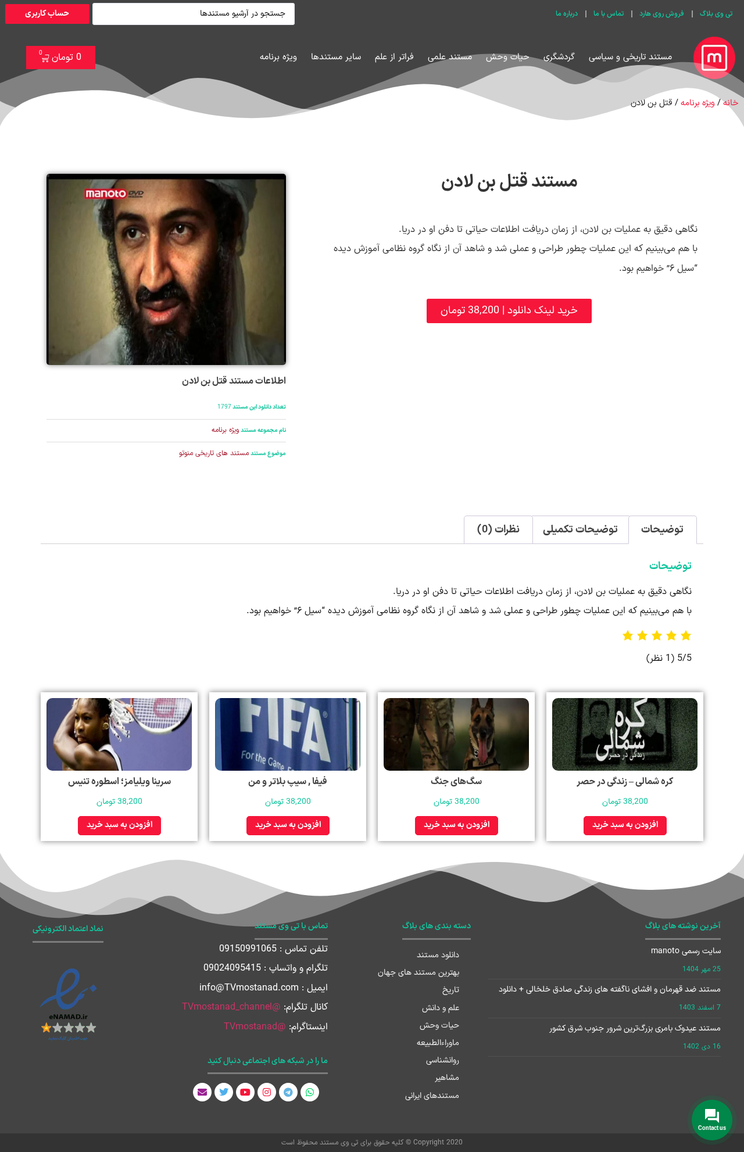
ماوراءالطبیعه (438, 1043)
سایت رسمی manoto (686, 951)
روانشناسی (442, 1060)
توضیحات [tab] (662, 530)
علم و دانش (440, 1008)
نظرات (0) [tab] (498, 530)
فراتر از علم (394, 57)
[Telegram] (288, 1092)
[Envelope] (202, 1092)
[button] (509, 311)
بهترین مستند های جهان (418, 973)
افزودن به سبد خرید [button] (625, 825)
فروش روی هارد (661, 14)
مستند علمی (450, 57)
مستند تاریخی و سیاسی (630, 57)
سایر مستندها (336, 57)
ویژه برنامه (278, 57)
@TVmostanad (255, 1027)
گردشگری (559, 57)
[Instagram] (266, 1092)
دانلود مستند (438, 955)
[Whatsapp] (310, 1092)
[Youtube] (245, 1092)
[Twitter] (223, 1092)
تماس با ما (608, 14)
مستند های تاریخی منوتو (214, 453)
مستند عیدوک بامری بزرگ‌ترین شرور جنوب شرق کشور (635, 1028)
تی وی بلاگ (716, 14)
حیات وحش (508, 57)
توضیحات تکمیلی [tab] (580, 530)
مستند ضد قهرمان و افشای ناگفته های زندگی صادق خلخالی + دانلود (610, 989)
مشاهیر (447, 1078)
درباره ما (567, 14)
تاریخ (450, 990)
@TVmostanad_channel (231, 1007)
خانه (730, 102)
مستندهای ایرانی (432, 1096)
